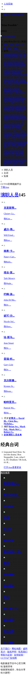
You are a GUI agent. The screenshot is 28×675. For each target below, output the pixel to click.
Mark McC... (15, 429)
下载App (5, 187)
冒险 (6, 44)
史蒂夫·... (13, 418)
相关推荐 (5, 472)
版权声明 (11, 651)
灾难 (16, 48)
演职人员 (10, 194)
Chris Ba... (13, 421)
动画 (12, 44)
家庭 (18, 44)
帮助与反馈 (6, 655)
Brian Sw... (14, 426)
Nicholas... (9, 423)
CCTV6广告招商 (9, 658)
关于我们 (5, 648)
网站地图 (16, 648)
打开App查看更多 (12, 467)
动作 (10, 48)
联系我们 (22, 651)
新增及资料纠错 (14, 14)
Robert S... (9, 432)
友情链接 (18, 655)
